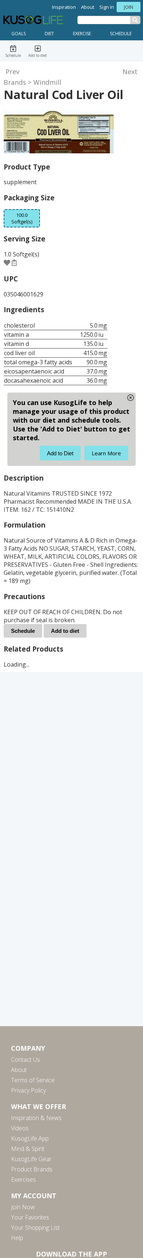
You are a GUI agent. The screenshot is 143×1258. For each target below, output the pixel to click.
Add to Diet (60, 453)
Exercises (23, 1179)
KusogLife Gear (31, 1159)
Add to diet (65, 631)
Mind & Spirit (27, 1149)
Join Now (23, 1207)
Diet (49, 33)
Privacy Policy (28, 1090)
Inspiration (64, 7)
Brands (15, 82)
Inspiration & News (36, 1118)
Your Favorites (30, 1217)
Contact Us (25, 1059)
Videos (20, 1128)
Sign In (106, 7)
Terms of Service (33, 1080)
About (87, 7)
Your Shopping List (35, 1228)
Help (17, 1238)
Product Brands (31, 1169)
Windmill (47, 82)
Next (130, 71)
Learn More (106, 453)
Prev (12, 71)
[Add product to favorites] (7, 262)
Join (128, 7)
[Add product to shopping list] (14, 262)
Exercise (82, 33)
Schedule (121, 33)
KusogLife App (30, 1138)
